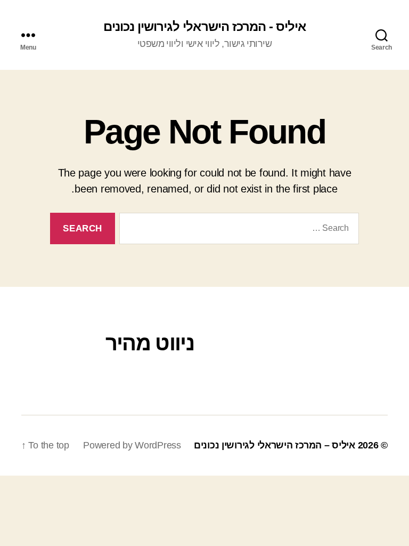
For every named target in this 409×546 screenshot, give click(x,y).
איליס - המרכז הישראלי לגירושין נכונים (204, 26)
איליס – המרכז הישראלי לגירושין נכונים (274, 445)
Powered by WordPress (132, 445)
